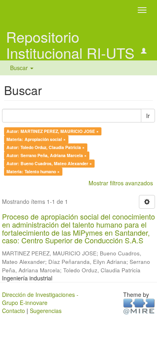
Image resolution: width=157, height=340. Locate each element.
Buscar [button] (19, 68)
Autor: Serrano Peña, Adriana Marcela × (46, 155)
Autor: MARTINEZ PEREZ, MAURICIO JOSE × (52, 131)
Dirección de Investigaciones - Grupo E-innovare (40, 298)
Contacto (13, 311)
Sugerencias (46, 311)
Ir (148, 116)
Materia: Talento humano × (33, 171)
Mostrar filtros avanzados (121, 183)
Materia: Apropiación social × (36, 139)
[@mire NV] (139, 306)
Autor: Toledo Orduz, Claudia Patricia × (45, 147)
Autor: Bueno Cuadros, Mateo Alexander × (49, 163)
